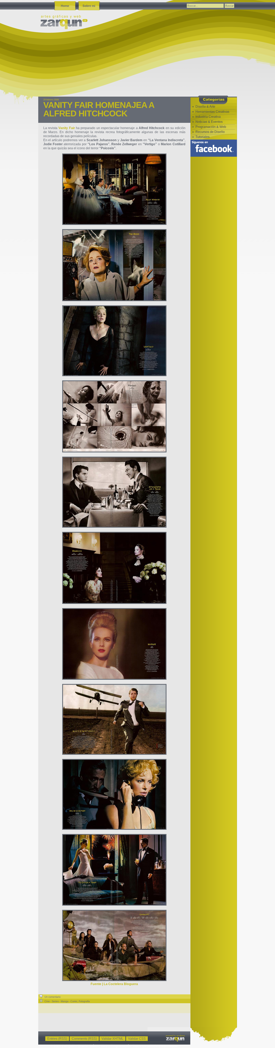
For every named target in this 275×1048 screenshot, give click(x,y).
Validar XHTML (112, 1038)
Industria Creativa (208, 116)
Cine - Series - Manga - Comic (61, 1001)
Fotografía (84, 1001)
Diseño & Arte (205, 106)
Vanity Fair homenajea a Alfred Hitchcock (98, 109)
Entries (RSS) (57, 1038)
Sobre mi (89, 5)
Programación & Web (210, 126)
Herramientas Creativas (212, 111)
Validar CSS (137, 1038)
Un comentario (52, 997)
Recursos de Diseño (210, 132)
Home (65, 5)
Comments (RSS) (84, 1038)
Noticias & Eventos (209, 121)
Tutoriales (202, 137)
